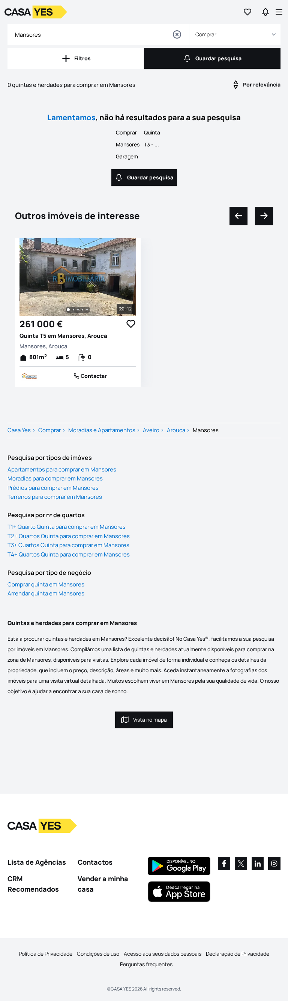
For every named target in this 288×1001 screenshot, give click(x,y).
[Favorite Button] (131, 324)
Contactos (95, 862)
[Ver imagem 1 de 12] (68, 309)
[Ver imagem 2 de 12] (73, 309)
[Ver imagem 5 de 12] (87, 309)
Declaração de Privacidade (237, 953)
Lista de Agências (37, 862)
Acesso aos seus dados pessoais (162, 953)
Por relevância (261, 84)
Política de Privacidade (45, 953)
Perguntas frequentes (146, 964)
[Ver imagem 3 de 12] (78, 309)
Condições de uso (98, 953)
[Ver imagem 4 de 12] (82, 309)
